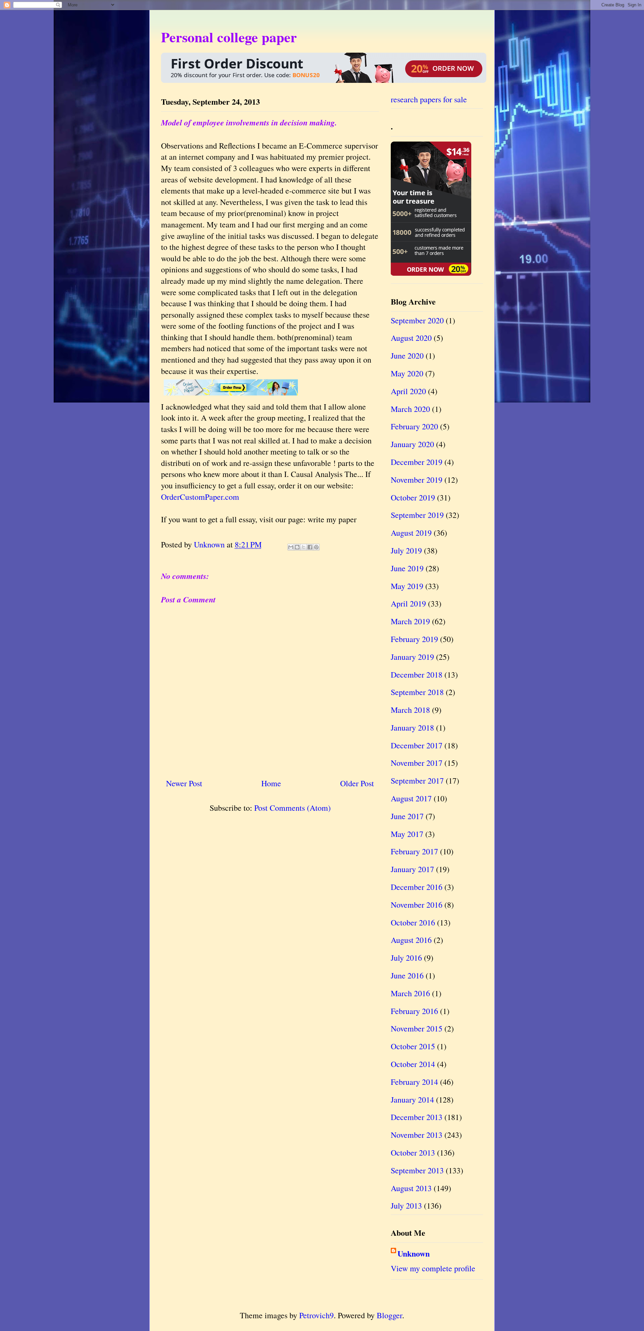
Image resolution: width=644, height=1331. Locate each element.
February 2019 (414, 639)
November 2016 (416, 904)
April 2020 (408, 391)
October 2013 (413, 1152)
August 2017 (411, 798)
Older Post (357, 783)
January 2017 (412, 869)
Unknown (413, 1253)
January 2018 (412, 727)
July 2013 (406, 1205)
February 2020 (414, 426)
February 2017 (414, 851)
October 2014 (413, 1064)
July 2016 (406, 957)
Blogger (389, 1315)
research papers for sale (429, 99)
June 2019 (407, 568)
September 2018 (417, 692)
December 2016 (416, 887)
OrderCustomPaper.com (200, 496)
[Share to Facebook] (310, 547)
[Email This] (290, 547)
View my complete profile (433, 1268)
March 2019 (410, 621)
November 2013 (416, 1134)
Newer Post (184, 783)
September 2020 (417, 320)
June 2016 (407, 975)
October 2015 (413, 1046)
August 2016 (411, 940)
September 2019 (417, 515)
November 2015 (416, 1028)
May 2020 (407, 373)
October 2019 (413, 497)
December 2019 (416, 462)
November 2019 (416, 479)
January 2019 (412, 656)
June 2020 (407, 355)
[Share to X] (303, 547)
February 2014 (414, 1081)
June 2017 (407, 816)
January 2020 (412, 444)
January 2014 (412, 1099)
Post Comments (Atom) (292, 807)
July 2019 (406, 550)
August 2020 (411, 337)
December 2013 (416, 1117)
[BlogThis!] (297, 547)
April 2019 (408, 603)
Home (271, 783)
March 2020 (410, 409)
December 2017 (416, 745)
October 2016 (413, 922)
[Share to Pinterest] (316, 547)
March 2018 (410, 709)
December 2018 (416, 674)
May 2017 (407, 834)
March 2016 (410, 993)
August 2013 (411, 1188)
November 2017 (416, 762)
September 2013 (417, 1170)
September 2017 (417, 780)
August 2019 (411, 532)
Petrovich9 (316, 1315)
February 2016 (414, 1011)
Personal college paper (229, 36)
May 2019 (407, 586)
